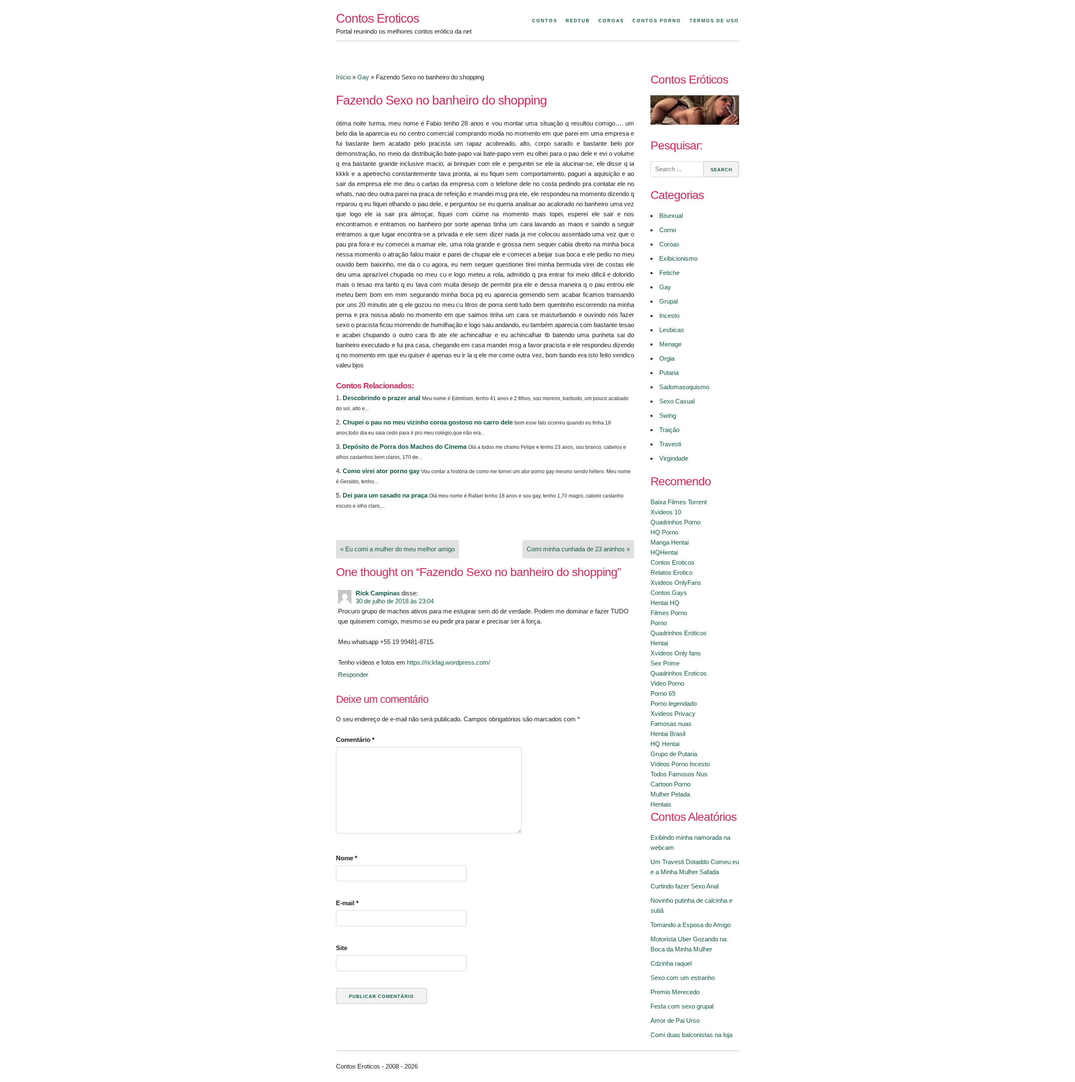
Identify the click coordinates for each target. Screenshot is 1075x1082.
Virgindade (673, 458)
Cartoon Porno (670, 784)
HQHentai (664, 552)
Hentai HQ (664, 602)
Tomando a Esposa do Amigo (690, 924)
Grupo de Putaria (673, 753)
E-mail (347, 902)
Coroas (611, 20)
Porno (658, 622)
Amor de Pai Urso (675, 1020)
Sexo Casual (677, 401)
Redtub (578, 20)
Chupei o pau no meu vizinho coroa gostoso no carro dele (428, 422)
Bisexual (671, 215)
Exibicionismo (678, 258)
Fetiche (669, 272)
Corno (667, 229)
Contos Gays (668, 592)
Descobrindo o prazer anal (381, 397)
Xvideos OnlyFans (675, 582)
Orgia (666, 358)
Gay (363, 77)
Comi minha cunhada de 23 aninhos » (578, 549)
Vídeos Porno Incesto (680, 764)
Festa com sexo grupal (681, 1006)
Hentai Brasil (667, 733)
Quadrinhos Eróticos (678, 633)
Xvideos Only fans (675, 653)
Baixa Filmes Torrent (678, 502)
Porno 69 (662, 693)
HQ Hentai (664, 743)
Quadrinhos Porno (675, 522)
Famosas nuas (671, 723)
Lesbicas (671, 329)
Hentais (660, 804)
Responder (353, 674)
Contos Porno (656, 20)
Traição (669, 429)
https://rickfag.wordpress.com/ (448, 662)
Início (343, 77)
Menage (670, 344)
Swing (667, 415)
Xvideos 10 (665, 512)
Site (341, 947)
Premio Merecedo (675, 992)
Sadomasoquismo (684, 386)
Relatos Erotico (671, 572)
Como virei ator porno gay (381, 470)
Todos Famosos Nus (679, 774)
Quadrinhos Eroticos (678, 673)
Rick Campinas (378, 593)
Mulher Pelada (670, 794)
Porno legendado (673, 703)
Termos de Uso (714, 20)
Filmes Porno (668, 612)
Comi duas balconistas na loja (691, 1034)
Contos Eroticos (377, 18)
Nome (346, 858)
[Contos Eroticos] (694, 122)
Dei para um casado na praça (385, 495)
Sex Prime (664, 663)
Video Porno (667, 683)
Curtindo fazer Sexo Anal (684, 886)
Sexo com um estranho (682, 977)
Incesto (669, 315)
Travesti (670, 444)
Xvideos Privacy (672, 713)
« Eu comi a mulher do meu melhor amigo (397, 549)
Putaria (669, 372)
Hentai (659, 643)
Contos (544, 20)
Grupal (668, 301)
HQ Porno (664, 532)
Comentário (355, 739)
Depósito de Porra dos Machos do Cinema (405, 446)
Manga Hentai (669, 542)
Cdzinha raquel (671, 963)
